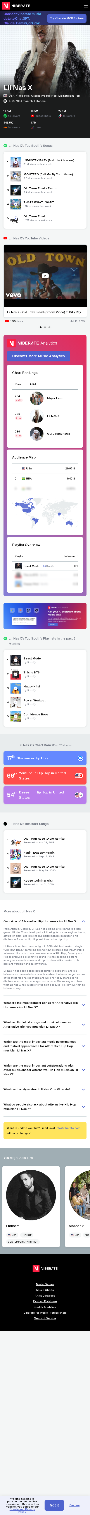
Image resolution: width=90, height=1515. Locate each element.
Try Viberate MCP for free (67, 18)
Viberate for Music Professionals (45, 1313)
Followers (69, 556)
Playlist (19, 556)
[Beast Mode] (15, 660)
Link (44, 566)
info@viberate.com (68, 1128)
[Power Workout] (15, 702)
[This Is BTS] (15, 674)
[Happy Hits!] (15, 688)
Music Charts (45, 1290)
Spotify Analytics (45, 1307)
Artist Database (45, 1295)
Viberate (16, 6)
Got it (54, 1505)
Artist (33, 384)
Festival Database (45, 1301)
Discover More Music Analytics (38, 356)
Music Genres (45, 1284)
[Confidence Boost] (15, 716)
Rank (18, 384)
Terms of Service (45, 1318)
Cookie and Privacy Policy (22, 1511)
